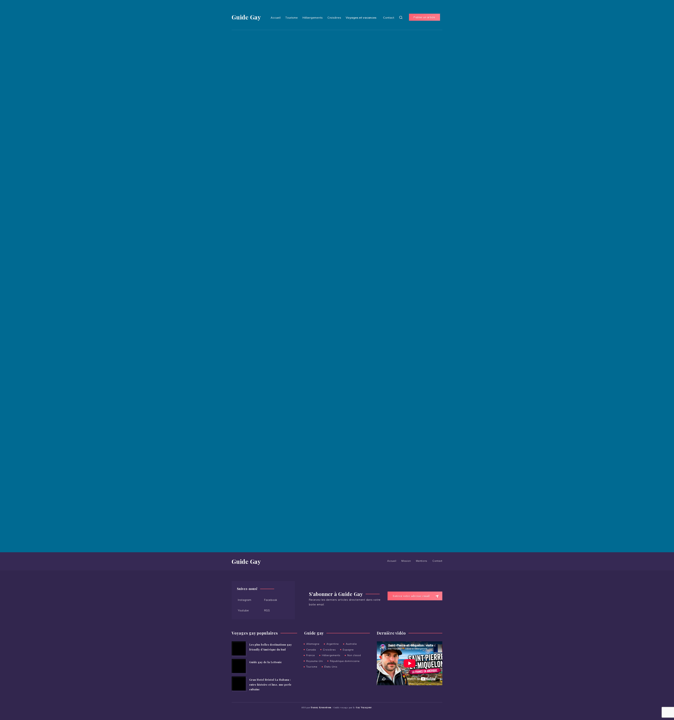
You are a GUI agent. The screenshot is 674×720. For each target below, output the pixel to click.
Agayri (388, 412)
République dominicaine (345, 661)
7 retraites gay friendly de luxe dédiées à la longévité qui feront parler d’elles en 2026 (414, 257)
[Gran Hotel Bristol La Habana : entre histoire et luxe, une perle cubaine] (239, 683)
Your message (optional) (260, 121)
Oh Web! (390, 402)
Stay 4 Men (391, 454)
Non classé (354, 655)
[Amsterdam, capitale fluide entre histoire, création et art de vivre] (391, 203)
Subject (249, 102)
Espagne (348, 649)
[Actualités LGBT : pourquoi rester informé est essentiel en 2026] (391, 143)
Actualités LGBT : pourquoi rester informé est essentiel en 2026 (420, 144)
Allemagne (312, 643)
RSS (267, 610)
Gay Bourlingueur (395, 426)
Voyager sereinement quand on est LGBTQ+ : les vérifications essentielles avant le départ (415, 292)
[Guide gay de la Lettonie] (239, 666)
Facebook (270, 600)
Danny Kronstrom (395, 397)
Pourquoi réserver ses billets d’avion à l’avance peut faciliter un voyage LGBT (412, 240)
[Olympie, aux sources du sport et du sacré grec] (391, 162)
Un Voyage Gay (394, 435)
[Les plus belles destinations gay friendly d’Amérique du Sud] (239, 648)
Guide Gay (246, 17)
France (310, 655)
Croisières (334, 17)
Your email (251, 83)
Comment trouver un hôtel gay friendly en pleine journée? (414, 273)
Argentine (332, 643)
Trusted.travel (393, 440)
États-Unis (330, 666)
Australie (351, 643)
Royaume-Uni (314, 661)
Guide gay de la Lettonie (265, 662)
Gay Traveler (392, 459)
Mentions (421, 560)
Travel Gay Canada (396, 416)
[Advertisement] (413, 72)
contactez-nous (424, 481)
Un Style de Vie (394, 445)
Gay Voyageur (393, 407)
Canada (311, 649)
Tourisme (291, 17)
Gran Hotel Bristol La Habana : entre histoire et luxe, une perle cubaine (270, 684)
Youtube (243, 610)
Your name (251, 65)
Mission (406, 560)
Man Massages (394, 450)
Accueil (275, 17)
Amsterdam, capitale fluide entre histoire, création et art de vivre (421, 204)
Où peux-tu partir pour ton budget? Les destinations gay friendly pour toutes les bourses (413, 313)
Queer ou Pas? (394, 421)
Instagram (244, 600)
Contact (388, 17)
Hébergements (312, 17)
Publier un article (424, 17)
